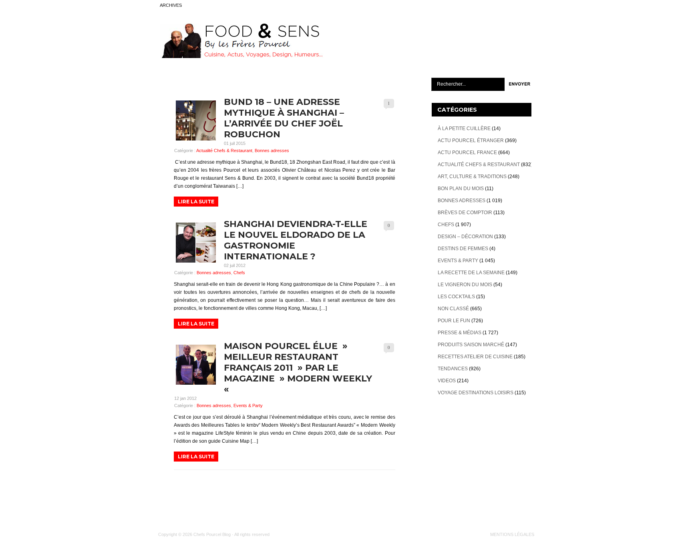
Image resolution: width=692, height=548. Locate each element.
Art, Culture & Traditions (472, 176)
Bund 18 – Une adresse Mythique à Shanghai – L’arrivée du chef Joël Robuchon (284, 118)
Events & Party (248, 405)
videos (447, 380)
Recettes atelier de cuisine (475, 356)
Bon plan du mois (461, 188)
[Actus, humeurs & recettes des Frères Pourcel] (240, 56)
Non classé (453, 308)
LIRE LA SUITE (196, 202)
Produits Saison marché (471, 344)
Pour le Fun (454, 320)
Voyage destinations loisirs (475, 392)
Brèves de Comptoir (465, 212)
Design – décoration (465, 236)
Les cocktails (456, 296)
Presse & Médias (459, 332)
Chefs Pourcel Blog (212, 534)
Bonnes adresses (272, 150)
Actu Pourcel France (467, 152)
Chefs (239, 272)
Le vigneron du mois (465, 284)
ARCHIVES (171, 5)
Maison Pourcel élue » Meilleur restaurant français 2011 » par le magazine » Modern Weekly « (298, 368)
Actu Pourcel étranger (471, 140)
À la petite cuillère (464, 128)
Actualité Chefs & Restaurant (224, 150)
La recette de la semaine (471, 272)
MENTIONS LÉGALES (512, 534)
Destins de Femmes (463, 248)
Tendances (453, 368)
